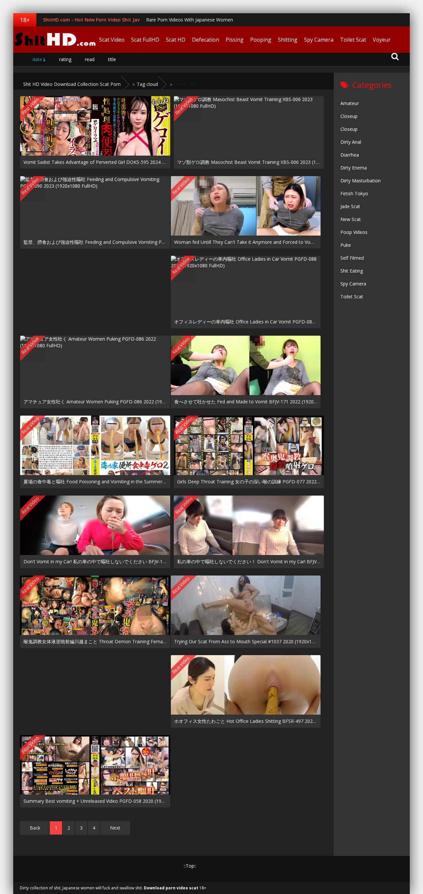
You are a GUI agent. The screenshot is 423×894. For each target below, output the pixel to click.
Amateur (349, 103)
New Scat (350, 219)
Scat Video (112, 39)
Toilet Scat (353, 39)
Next (115, 828)
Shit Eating (351, 271)
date (37, 59)
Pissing (235, 39)
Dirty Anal (350, 142)
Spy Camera (318, 39)
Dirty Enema (353, 168)
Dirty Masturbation (360, 180)
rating (65, 59)
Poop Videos (353, 232)
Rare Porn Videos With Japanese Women (189, 20)
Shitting (287, 39)
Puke (345, 245)
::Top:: (190, 866)
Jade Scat (350, 206)
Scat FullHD (145, 39)
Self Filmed (352, 258)
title (112, 59)
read (90, 59)
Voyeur (382, 39)
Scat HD (175, 39)
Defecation (205, 39)
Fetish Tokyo (354, 193)
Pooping (260, 39)
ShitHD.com (54, 39)
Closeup (349, 116)
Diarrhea (349, 155)
